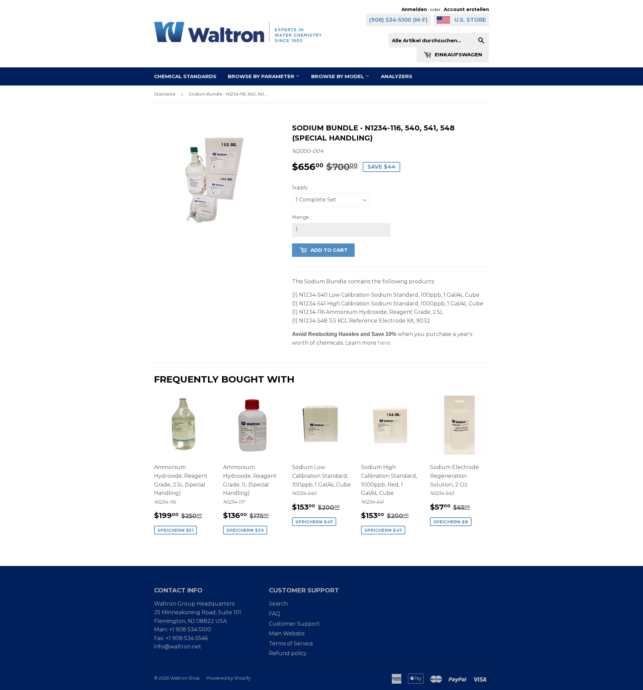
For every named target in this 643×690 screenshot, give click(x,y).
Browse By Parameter (262, 76)
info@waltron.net (177, 646)
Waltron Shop (185, 678)
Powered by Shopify (228, 678)
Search (278, 603)
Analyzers (396, 76)
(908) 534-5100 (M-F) (398, 20)
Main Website (287, 633)
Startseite (164, 94)
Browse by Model (338, 76)
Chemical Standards (185, 76)
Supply (300, 187)
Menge (300, 217)
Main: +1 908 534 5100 (182, 629)
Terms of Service (291, 643)
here (384, 343)
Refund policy (288, 653)
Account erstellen (466, 9)
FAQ (274, 614)
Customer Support (294, 624)
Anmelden (414, 9)
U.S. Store (470, 20)
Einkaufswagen (457, 54)
